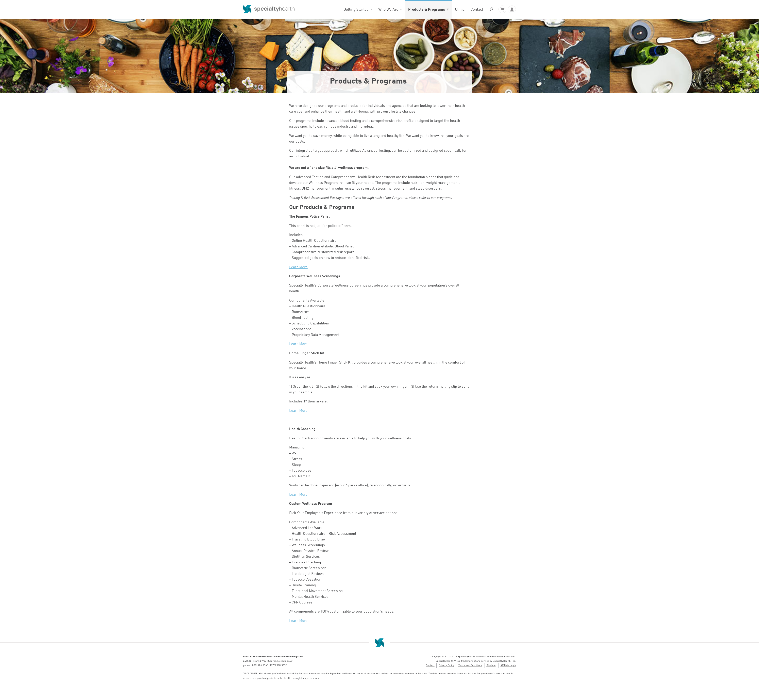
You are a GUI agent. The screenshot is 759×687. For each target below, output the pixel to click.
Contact (476, 10)
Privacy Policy (446, 665)
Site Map (491, 665)
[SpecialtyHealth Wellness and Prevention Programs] (269, 9)
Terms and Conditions (470, 665)
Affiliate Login (508, 665)
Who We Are (388, 10)
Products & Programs (426, 10)
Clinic (459, 10)
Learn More (298, 267)
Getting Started (356, 10)
